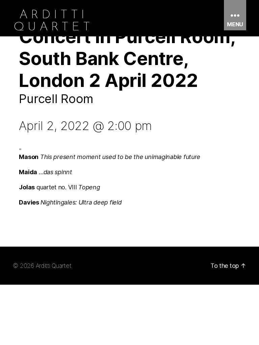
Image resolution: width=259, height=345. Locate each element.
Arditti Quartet (53, 265)
